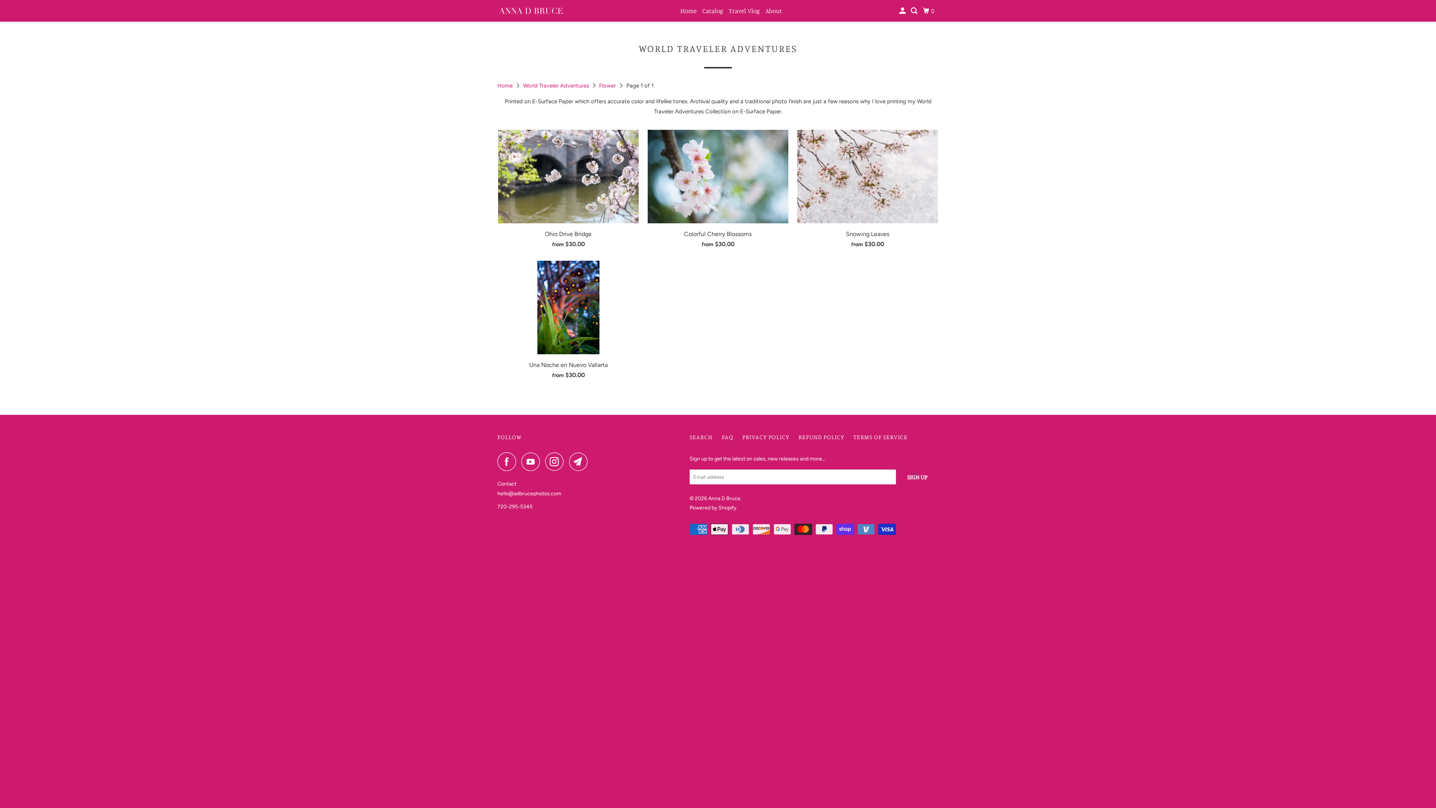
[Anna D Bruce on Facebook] (508, 461)
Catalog (712, 11)
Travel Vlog (744, 11)
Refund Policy (821, 437)
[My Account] (903, 11)
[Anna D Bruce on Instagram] (556, 461)
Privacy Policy (765, 437)
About (773, 11)
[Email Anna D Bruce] (580, 461)
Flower (608, 85)
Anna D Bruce (724, 498)
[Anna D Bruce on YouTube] (532, 461)
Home (688, 11)
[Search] (914, 11)
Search (701, 437)
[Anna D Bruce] (531, 11)
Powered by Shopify (713, 508)
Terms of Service (880, 437)
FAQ (727, 437)
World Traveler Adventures (556, 85)
